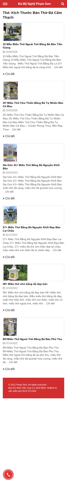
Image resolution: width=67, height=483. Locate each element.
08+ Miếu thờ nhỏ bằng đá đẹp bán (25, 283)
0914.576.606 (29, 391)
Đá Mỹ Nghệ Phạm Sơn (34, 3)
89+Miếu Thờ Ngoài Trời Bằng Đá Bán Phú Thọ (32, 339)
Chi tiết (58, 67)
